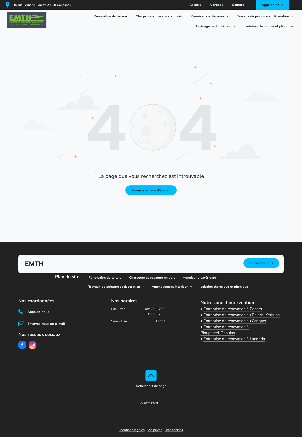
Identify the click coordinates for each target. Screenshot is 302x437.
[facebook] (22, 345)
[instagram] (32, 345)
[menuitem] (195, 5)
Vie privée (155, 430)
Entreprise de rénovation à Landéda (234, 338)
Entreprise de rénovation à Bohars (232, 309)
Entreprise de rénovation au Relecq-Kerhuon (241, 315)
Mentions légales (132, 430)
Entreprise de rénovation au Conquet (234, 320)
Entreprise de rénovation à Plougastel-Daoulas (225, 329)
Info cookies (174, 430)
